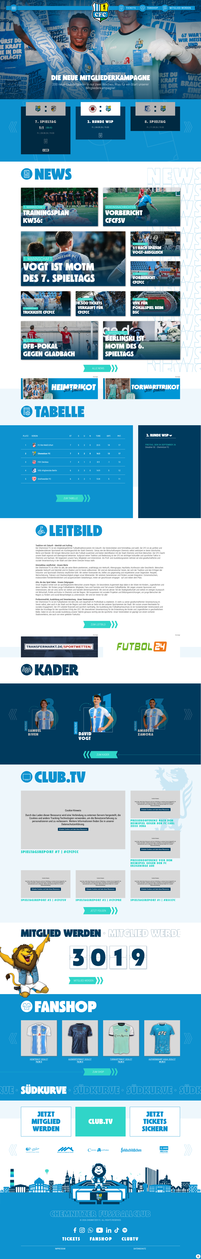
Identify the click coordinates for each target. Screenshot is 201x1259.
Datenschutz (140, 1248)
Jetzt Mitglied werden (46, 1122)
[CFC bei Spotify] (124, 1230)
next (188, 127)
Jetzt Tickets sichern (155, 1122)
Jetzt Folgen (98, 910)
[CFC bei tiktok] (116, 1230)
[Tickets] (45, 142)
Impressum (60, 1248)
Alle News (98, 368)
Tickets (71, 1239)
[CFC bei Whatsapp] (90, 1230)
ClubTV (130, 1239)
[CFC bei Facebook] (75, 1230)
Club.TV (100, 1122)
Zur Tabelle (71, 498)
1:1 (41, 128)
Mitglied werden (83, 980)
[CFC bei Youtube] (99, 1230)
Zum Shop (98, 1071)
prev (13, 127)
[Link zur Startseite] (100, 22)
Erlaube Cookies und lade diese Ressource (73, 829)
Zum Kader (103, 754)
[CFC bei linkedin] (108, 1230)
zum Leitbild (98, 624)
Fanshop (101, 1239)
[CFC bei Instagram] (82, 1230)
